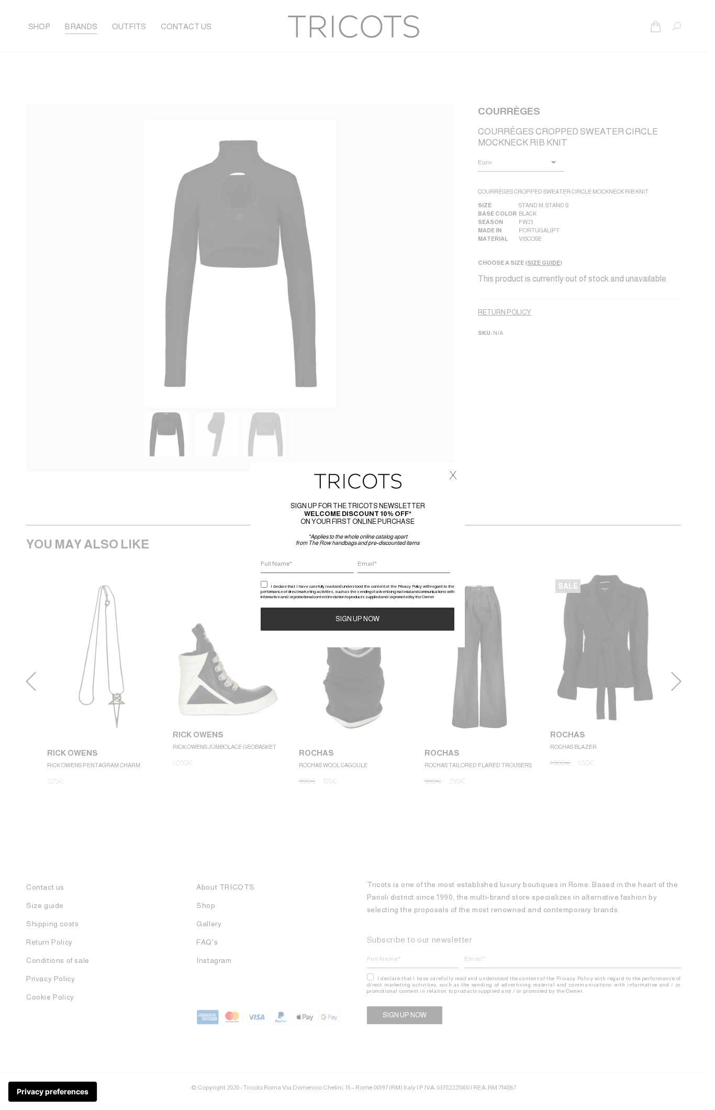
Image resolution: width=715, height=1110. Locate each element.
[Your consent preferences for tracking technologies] (52, 1092)
